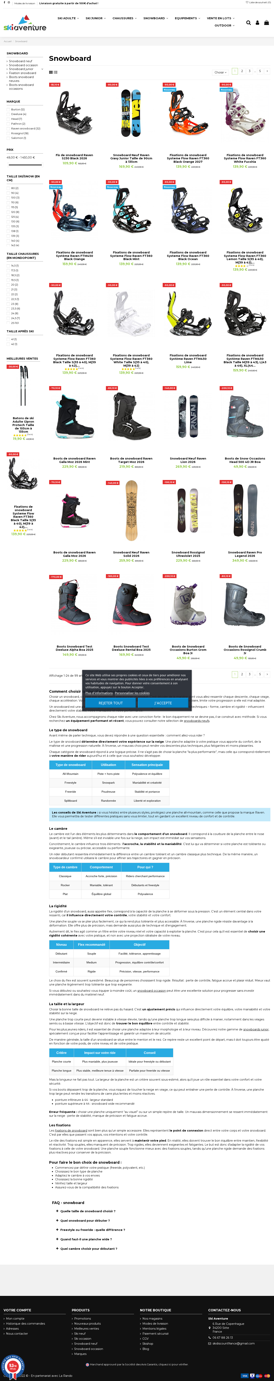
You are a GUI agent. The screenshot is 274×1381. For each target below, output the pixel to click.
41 (14, 339)
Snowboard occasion (23, 65)
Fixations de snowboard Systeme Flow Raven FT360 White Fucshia (245, 158)
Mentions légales (154, 1328)
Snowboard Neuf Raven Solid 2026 (131, 554)
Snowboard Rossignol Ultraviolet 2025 (188, 554)
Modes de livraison (25, 3)
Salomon (18, 137)
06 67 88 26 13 (223, 1337)
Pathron (18, 123)
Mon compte (15, 1318)
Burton (18, 109)
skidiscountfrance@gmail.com (234, 1343)
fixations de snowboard (71, 1130)
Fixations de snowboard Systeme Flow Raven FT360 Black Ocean (188, 256)
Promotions (82, 1318)
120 (15, 212)
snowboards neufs (196, 721)
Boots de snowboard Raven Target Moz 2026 (131, 460)
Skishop (147, 1343)
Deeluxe (18, 114)
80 (14, 188)
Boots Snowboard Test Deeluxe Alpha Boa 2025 (74, 648)
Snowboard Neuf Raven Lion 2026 (188, 460)
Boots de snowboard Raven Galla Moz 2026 (74, 554)
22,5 (15, 299)
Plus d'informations (99, 693)
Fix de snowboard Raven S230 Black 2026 (74, 156)
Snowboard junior (21, 69)
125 (15, 216)
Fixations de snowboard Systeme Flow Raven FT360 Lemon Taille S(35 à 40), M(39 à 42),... (245, 257)
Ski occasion (82, 1338)
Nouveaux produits (87, 1323)
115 (14, 207)
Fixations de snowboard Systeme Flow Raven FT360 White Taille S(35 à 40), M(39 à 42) (131, 360)
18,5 (15, 275)
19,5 (15, 280)
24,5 (15, 318)
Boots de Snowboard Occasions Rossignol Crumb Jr (245, 650)
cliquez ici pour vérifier (173, 1364)
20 (14, 284)
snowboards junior (256, 1029)
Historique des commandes (25, 1323)
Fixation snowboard (22, 73)
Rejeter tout (111, 703)
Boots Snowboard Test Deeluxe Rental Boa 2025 (131, 648)
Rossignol (19, 133)
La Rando (65, 1376)
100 (15, 197)
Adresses (12, 1328)
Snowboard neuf (20, 61)
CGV (145, 1338)
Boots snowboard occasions (21, 87)
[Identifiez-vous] (257, 22)
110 (14, 202)
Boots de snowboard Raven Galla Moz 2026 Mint (74, 460)
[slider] (8, 164)
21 (14, 289)
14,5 (15, 265)
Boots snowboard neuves (21, 79)
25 (15, 322)
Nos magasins (152, 1318)
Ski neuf (79, 1333)
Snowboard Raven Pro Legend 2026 (245, 554)
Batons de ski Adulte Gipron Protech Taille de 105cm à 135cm (23, 424)
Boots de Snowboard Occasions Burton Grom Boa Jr (188, 650)
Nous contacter (17, 1333)
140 (15, 240)
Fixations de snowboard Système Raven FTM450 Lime (188, 359)
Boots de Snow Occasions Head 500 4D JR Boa (245, 460)
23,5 (15, 308)
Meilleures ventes (86, 1328)
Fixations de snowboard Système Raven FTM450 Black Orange (74, 256)
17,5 (14, 270)
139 (15, 235)
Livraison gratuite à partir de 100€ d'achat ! (68, 3)
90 (14, 192)
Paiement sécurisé (155, 1333)
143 (15, 245)
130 (15, 221)
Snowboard (17, 53)
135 (15, 226)
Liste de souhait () (260, 2)
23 (14, 303)
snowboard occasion (151, 991)
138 (14, 231)
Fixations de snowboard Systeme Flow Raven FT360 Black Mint (131, 256)
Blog (145, 1349)
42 (14, 344)
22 (14, 294)
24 (14, 313)
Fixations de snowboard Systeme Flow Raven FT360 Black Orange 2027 (188, 158)
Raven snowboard (25, 128)
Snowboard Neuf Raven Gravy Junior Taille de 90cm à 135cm (131, 158)
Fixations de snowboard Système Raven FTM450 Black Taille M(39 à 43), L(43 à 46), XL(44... (245, 360)
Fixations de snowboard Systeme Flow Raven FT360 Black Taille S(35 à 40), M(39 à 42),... (74, 360)
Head (16, 118)
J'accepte (163, 703)
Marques (80, 1354)
